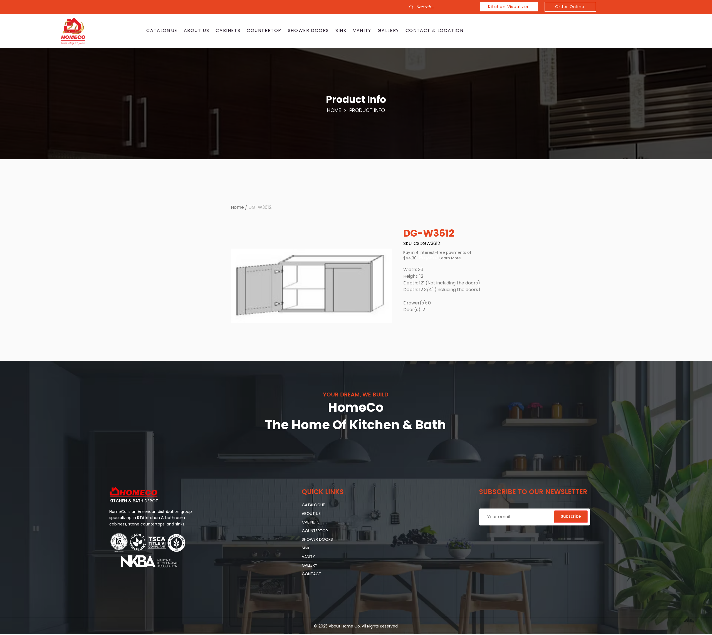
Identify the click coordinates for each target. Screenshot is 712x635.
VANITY (308, 556)
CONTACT (311, 574)
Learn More (450, 258)
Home (237, 207)
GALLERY (309, 565)
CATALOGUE (313, 505)
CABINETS (311, 522)
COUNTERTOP (315, 531)
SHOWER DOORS (317, 539)
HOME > (338, 110)
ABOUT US (311, 513)
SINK (306, 548)
